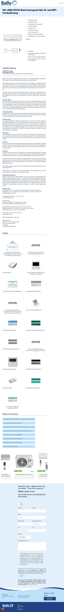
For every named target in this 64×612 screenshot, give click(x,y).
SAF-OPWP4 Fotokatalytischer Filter (35, 330)
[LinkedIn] (18, 607)
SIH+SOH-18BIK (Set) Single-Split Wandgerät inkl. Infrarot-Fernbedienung (47, 475)
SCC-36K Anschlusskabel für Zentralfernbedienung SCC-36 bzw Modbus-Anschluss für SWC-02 (13, 311)
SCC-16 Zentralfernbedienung (33, 310)
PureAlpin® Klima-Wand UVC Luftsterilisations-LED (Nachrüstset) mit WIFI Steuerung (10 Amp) (12, 254)
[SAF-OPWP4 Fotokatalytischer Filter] (36, 323)
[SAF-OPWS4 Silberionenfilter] (36, 362)
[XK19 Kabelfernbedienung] (13, 362)
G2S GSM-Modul (6, 272)
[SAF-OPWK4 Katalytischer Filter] (13, 342)
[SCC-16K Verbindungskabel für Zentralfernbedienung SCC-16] (36, 245)
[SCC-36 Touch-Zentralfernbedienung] (13, 284)
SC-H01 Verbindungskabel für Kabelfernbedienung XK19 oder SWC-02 (36, 350)
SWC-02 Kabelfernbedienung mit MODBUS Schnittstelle (36, 273)
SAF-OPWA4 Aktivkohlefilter (33, 291)
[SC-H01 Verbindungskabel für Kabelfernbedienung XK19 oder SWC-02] (36, 342)
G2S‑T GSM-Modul (7, 388)
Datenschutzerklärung (33, 555)
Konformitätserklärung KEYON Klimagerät (12, 438)
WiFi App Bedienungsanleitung (10, 446)
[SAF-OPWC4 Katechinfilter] (36, 381)
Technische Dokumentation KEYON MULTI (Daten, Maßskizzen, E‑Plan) (18, 427)
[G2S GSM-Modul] (13, 265)
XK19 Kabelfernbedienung (9, 369)
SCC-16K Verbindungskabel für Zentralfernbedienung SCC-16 (36, 253)
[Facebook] (18, 604)
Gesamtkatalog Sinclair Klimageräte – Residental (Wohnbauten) (17, 431)
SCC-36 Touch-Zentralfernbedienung (12, 291)
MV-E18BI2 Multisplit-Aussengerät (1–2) (24, 474)
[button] (60, 3)
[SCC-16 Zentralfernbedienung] (36, 303)
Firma (19, 514)
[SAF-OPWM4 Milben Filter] (13, 323)
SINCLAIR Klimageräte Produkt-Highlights (12, 434)
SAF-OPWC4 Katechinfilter (33, 388)
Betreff (19, 534)
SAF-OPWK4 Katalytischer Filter (10, 349)
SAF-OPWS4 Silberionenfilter (33, 369)
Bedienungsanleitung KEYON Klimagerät (12, 442)
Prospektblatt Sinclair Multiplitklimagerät (12, 423)
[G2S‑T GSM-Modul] (13, 381)
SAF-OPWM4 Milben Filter (9, 330)
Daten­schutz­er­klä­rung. (32, 584)
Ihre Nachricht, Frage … (23, 540)
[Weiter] (46, 465)
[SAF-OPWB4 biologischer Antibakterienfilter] (13, 399)
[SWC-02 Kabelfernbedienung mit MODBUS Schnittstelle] (36, 265)
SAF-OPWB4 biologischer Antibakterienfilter (12, 407)
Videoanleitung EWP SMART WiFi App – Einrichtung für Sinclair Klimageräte (19, 419)
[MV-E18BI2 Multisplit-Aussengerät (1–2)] (24, 462)
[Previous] (2, 465)
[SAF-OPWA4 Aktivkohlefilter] (36, 284)
